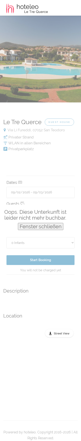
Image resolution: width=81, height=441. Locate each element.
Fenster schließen (41, 226)
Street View (62, 333)
